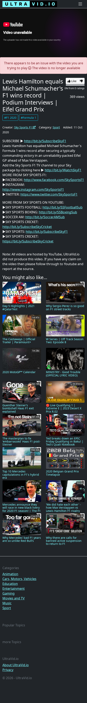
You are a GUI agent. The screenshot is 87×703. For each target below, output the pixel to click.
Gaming (8, 593)
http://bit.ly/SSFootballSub (62, 207)
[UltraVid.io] (29, 4)
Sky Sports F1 (23, 127)
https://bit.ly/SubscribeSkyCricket (27, 241)
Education (10, 583)
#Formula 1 (28, 118)
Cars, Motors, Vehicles (19, 579)
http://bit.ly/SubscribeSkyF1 (45, 141)
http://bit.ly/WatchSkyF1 (63, 170)
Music (7, 603)
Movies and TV (13, 598)
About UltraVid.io (15, 665)
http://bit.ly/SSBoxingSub (58, 212)
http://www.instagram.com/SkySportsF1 (33, 189)
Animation (10, 574)
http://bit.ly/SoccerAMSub (45, 217)
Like (73, 81)
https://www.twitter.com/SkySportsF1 (48, 194)
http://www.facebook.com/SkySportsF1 (54, 180)
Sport (56, 127)
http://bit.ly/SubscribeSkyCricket (27, 226)
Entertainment (13, 588)
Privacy (7, 670)
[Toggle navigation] (80, 4)
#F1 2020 (10, 118)
